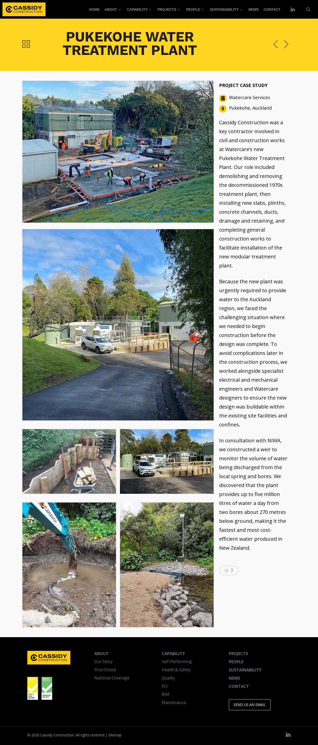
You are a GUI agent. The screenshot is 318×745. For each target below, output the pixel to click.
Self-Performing (177, 661)
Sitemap (114, 735)
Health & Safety (176, 669)
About (101, 653)
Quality (168, 678)
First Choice (105, 669)
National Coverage (111, 678)
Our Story (103, 661)
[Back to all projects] (26, 43)
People (236, 661)
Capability (173, 653)
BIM (165, 694)
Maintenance (174, 702)
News (234, 678)
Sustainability (245, 670)
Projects (238, 653)
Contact (239, 686)
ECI (165, 686)
